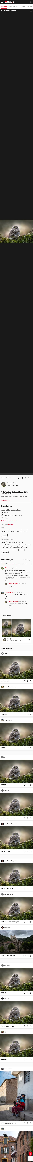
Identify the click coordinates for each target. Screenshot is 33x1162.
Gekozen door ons (14, 6)
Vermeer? (4, 1059)
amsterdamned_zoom (10, 686)
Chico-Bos (7, 998)
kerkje (3, 747)
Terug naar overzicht (9, 10)
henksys (5, 653)
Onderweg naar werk (7, 818)
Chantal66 (6, 965)
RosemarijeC (7, 927)
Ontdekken (4, 6)
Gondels (3, 784)
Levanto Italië (5, 851)
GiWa (6, 568)
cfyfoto (6, 1031)
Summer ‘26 (5, 681)
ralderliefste (9, 592)
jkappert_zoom (8, 720)
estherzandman (8, 1068)
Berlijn (9, 639)
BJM (4, 757)
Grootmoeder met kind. (8, 1123)
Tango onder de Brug (8, 1026)
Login (4, 564)
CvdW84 (5, 790)
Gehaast (3, 992)
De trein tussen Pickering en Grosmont (10, 922)
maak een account (12, 564)
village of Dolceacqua (8, 955)
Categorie (7, 524)
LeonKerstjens (14, 485)
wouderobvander (7, 894)
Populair (23, 6)
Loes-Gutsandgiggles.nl (10, 823)
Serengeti (4, 714)
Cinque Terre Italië (7, 888)
